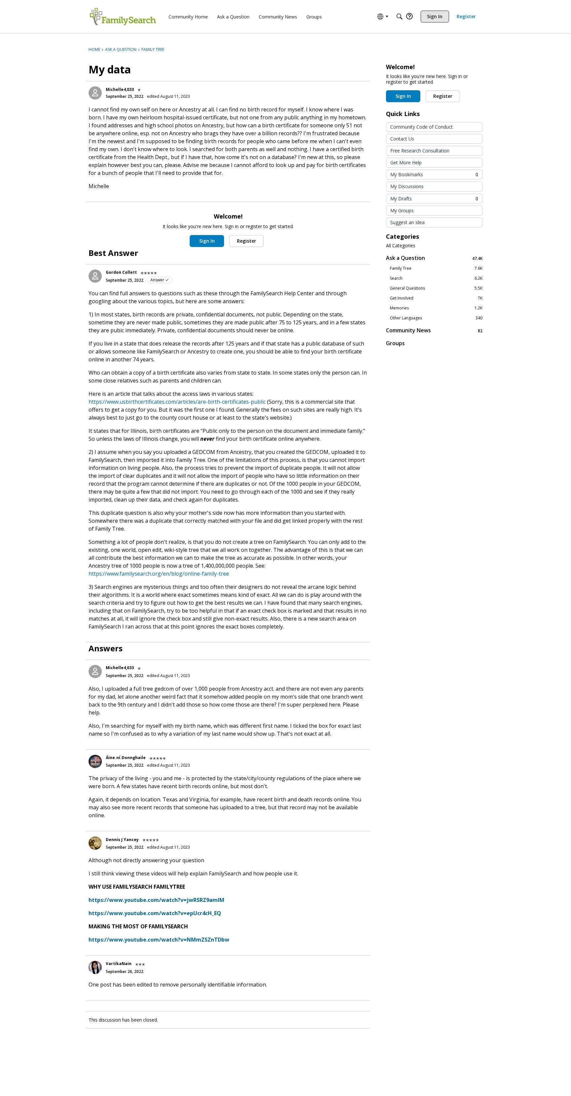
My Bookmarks (434, 174)
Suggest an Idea (407, 222)
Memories (436, 308)
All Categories (400, 246)
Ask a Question (434, 258)
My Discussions (407, 186)
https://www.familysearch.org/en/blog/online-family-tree (159, 573)
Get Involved (436, 298)
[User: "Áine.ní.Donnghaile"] (95, 761)
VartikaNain (119, 963)
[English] (123, 16)
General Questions (436, 288)
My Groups (402, 210)
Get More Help (406, 162)
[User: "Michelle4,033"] (95, 93)
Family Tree (436, 268)
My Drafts (434, 198)
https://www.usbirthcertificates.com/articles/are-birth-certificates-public (177, 401)
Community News (434, 330)
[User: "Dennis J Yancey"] (95, 843)
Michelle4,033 (120, 89)
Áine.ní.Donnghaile (126, 757)
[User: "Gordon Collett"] (95, 276)
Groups (395, 343)
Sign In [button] (207, 241)
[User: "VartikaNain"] (95, 967)
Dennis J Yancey (122, 839)
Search (436, 278)
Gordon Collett (121, 272)
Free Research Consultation (419, 150)
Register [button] (246, 241)
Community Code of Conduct (421, 127)
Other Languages (436, 318)
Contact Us (402, 139)
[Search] (399, 16)
